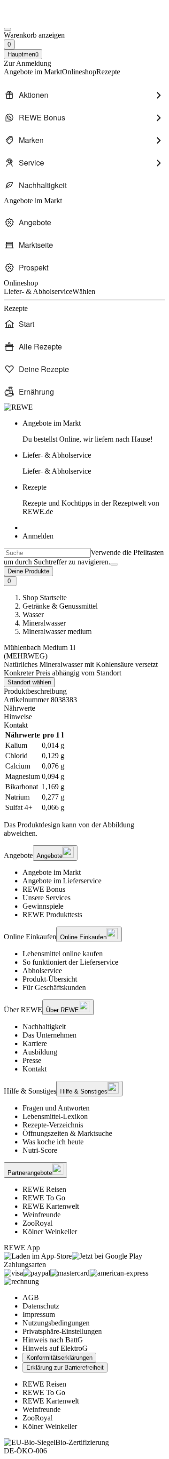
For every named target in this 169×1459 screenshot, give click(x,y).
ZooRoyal (38, 1223)
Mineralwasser (44, 623)
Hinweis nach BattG (53, 1340)
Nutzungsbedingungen (56, 1323)
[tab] (84, 708)
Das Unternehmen (50, 1035)
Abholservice (42, 971)
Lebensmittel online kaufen (63, 954)
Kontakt (34, 1069)
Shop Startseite (45, 598)
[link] (94, 431)
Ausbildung (40, 1052)
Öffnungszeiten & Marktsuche (67, 1133)
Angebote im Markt (52, 872)
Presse (32, 1060)
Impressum (39, 1314)
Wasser (33, 614)
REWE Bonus (44, 889)
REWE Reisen (44, 1189)
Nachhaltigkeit (44, 1027)
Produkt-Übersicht (50, 979)
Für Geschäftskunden (54, 987)
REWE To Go (44, 1198)
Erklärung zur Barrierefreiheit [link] (65, 1367)
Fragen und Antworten (56, 1108)
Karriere (35, 1043)
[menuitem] (84, 95)
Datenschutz (41, 1306)
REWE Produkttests (52, 915)
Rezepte (91, 499)
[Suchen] (114, 564)
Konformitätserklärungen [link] (59, 1357)
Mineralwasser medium (57, 631)
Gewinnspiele (43, 906)
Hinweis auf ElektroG (55, 1348)
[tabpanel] (84, 771)
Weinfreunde (42, 1215)
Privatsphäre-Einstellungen (62, 1331)
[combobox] (47, 553)
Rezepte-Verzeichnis (53, 1125)
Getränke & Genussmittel (60, 606)
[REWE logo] (18, 407)
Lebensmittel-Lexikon (55, 1116)
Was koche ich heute (53, 1142)
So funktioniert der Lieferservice (70, 962)
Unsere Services (46, 898)
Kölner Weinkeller (50, 1232)
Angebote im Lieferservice (62, 881)
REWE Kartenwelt (51, 1206)
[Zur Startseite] (36, 18)
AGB (31, 1297)
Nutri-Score (40, 1150)
